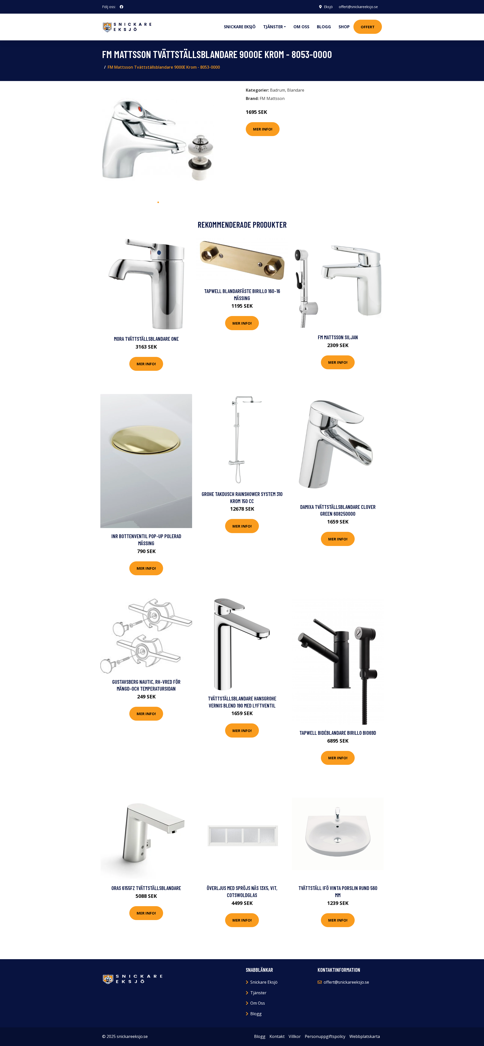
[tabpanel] (158, 141)
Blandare (295, 90)
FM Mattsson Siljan (338, 337)
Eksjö (328, 6)
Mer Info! (262, 129)
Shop (344, 27)
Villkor (295, 1036)
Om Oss (257, 1003)
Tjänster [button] (273, 27)
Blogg (324, 27)
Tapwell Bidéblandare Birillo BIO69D (337, 732)
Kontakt (277, 1036)
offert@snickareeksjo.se (358, 6)
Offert (368, 26)
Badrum (277, 90)
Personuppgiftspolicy (325, 1036)
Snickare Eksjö (240, 27)
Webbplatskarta (364, 1036)
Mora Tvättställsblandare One (146, 338)
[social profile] (121, 7)
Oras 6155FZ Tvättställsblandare (146, 888)
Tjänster (258, 993)
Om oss (301, 27)
